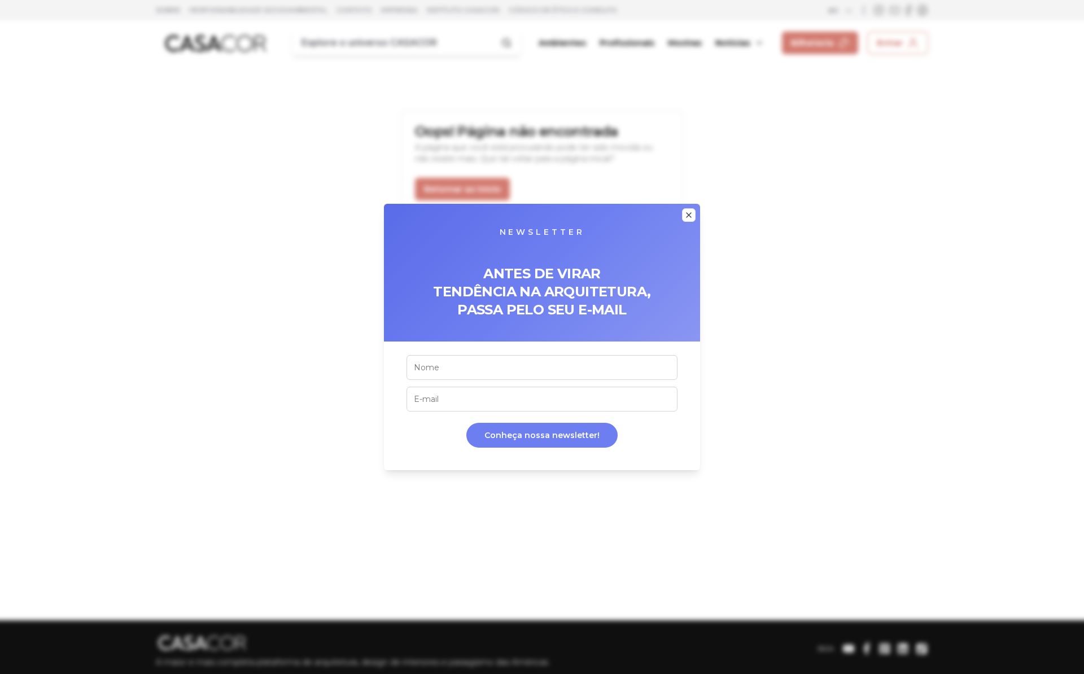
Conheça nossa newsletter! (542, 435)
